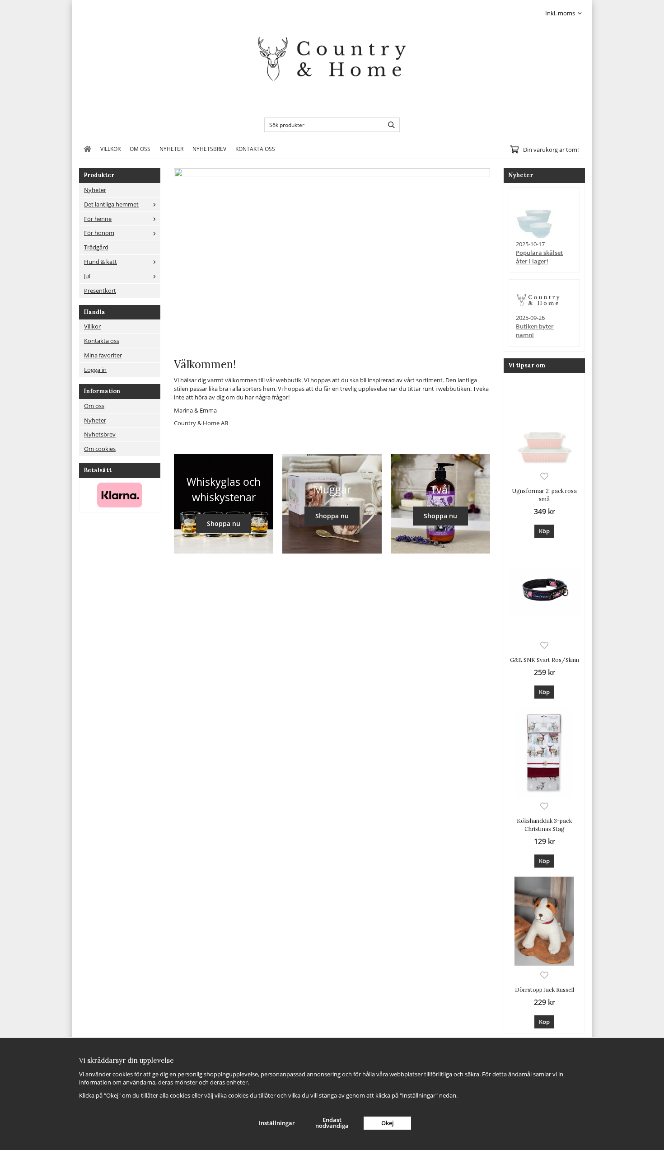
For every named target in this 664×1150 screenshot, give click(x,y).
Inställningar (277, 1123)
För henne (98, 219)
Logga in (95, 370)
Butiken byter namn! (535, 330)
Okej (387, 1123)
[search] (389, 124)
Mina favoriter (103, 355)
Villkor (110, 148)
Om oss (140, 148)
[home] (87, 149)
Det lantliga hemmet (111, 204)
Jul (87, 276)
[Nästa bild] (481, 258)
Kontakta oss (255, 148)
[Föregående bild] (180, 258)
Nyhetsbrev (209, 148)
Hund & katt (100, 262)
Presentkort (100, 290)
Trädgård (96, 247)
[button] (544, 531)
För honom (99, 233)
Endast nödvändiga (332, 1123)
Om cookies (100, 449)
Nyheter (171, 148)
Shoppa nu (223, 523)
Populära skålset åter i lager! (539, 257)
